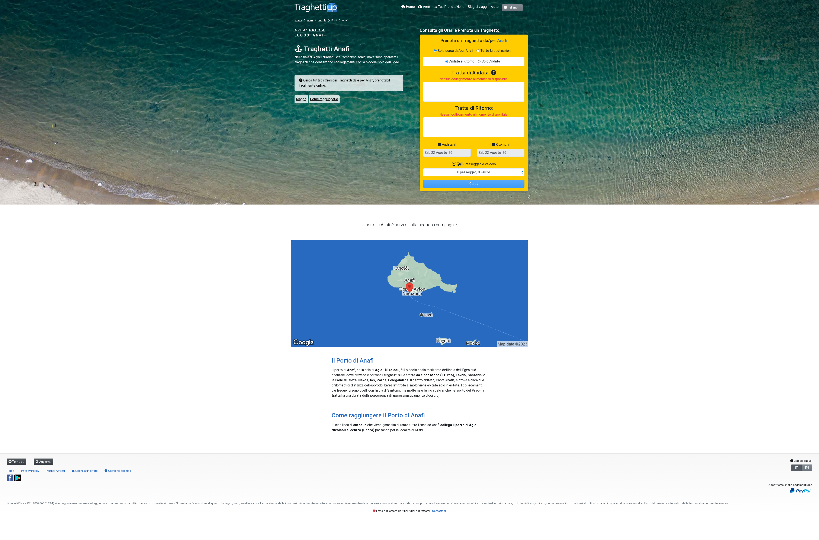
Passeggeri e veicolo (480, 164)
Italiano (512, 7)
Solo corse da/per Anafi (455, 51)
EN (807, 467)
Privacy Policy (30, 470)
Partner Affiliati (55, 470)
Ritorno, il (502, 144)
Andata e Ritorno (461, 61)
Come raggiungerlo (324, 99)
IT (796, 467)
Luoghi (322, 20)
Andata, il (448, 144)
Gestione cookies (119, 470)
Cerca (473, 184)
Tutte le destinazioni (495, 51)
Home (410, 7)
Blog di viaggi (477, 7)
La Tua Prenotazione (448, 7)
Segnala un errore (86, 470)
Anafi (319, 35)
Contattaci (439, 510)
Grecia (317, 30)
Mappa (301, 99)
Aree (426, 7)
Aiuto (495, 7)
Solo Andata (491, 61)
